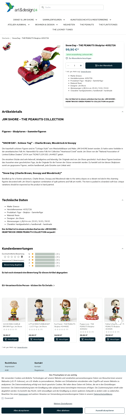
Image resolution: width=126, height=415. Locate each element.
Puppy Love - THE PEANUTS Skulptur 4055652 (87, 326)
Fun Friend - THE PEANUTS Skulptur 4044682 (64, 325)
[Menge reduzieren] (68, 66)
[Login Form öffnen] (118, 7)
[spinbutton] (74, 66)
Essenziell (9, 398)
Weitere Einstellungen (63, 403)
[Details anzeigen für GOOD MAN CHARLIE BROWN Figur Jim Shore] (14, 310)
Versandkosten (86, 72)
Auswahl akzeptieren (105, 410)
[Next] (118, 321)
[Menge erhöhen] (80, 66)
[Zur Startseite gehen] (21, 7)
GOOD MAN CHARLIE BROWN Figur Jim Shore (12, 325)
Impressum (23, 394)
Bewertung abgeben (13, 264)
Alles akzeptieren (21, 410)
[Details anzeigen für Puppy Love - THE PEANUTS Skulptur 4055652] (90, 310)
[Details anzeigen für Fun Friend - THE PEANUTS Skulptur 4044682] (65, 310)
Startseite (5, 38)
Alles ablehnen (63, 410)
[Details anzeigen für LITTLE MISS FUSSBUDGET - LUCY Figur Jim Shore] (39, 310)
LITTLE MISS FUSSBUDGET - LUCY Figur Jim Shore (39, 325)
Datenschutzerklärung (103, 394)
